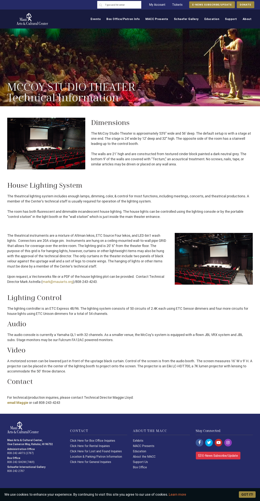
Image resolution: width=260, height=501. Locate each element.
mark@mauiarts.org (57, 282)
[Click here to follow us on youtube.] (218, 442)
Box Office (140, 467)
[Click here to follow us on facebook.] (199, 442)
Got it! (247, 494)
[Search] (100, 5)
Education (139, 451)
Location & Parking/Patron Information (96, 456)
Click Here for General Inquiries (90, 462)
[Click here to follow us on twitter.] (209, 442)
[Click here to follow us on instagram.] (228, 442)
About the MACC (144, 456)
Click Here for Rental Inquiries (90, 446)
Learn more (177, 494)
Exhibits (138, 440)
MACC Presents (143, 446)
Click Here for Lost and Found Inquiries (96, 451)
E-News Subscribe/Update (219, 455)
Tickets (177, 4)
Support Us (140, 462)
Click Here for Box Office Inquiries (92, 440)
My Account (157, 4)
